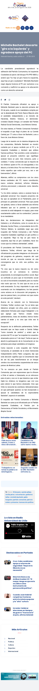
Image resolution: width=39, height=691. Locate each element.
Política (11, 642)
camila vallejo (26, 492)
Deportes (11, 648)
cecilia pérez (10, 494)
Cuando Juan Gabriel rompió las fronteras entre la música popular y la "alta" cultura (23, 598)
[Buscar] (27, 28)
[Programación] (23, 28)
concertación (20, 494)
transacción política (26, 502)
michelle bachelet (16, 497)
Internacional (13, 651)
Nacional (11, 638)
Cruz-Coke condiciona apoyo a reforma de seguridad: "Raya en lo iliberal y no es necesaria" (22, 565)
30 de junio (17, 492)
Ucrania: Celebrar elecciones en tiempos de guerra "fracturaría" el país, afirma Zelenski (23, 611)
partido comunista (19, 500)
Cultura (11, 645)
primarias (14, 502)
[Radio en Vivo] (18, 28)
